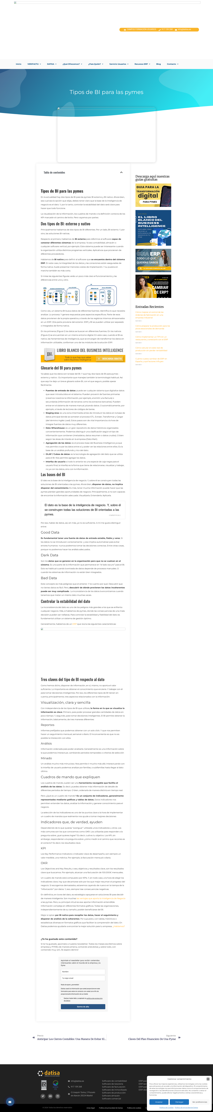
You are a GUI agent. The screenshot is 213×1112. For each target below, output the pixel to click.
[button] (208, 1079)
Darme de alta (83, 1006)
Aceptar (159, 1102)
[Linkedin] (57, 1096)
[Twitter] (42, 1096)
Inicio (18, 64)
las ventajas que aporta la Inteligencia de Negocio (101, 898)
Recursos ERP (141, 64)
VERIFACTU (33, 64)
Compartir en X (114, 515)
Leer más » (138, 321)
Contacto (171, 64)
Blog (158, 64)
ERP (74, 624)
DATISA (50, 64)
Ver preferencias (199, 1102)
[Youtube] (50, 1096)
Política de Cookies (167, 1107)
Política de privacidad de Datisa (186, 1107)
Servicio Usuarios (117, 64)
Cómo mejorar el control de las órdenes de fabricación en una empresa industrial (149, 315)
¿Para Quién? (94, 64)
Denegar (179, 1102)
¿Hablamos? (118, 926)
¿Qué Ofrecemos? (71, 64)
